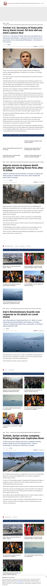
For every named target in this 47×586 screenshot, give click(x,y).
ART (27, 3)
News (4, 23)
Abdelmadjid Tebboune (9, 247)
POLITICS (12, 3)
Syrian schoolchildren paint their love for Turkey (12, 149)
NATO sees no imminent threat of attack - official (12, 268)
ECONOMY (16, 3)
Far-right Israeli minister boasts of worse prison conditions (12, 286)
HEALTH (29, 3)
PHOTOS (35, 3)
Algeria (5, 173)
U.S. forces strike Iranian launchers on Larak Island (12, 410)
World (7, 23)
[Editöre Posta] (21, 135)
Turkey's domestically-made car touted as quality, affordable (32, 156)
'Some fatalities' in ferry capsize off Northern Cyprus (33, 286)
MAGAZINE (24, 3)
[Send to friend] (18, 135)
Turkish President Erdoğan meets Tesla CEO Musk (33, 141)
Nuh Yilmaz (15, 518)
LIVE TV (39, 3)
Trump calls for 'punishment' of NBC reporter (12, 428)
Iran (4, 321)
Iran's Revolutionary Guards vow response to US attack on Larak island (11, 304)
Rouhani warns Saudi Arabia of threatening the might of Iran (32, 149)
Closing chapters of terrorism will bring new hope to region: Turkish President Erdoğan (33, 268)
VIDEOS (32, 3)
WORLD (8, 3)
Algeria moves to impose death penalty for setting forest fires (11, 392)
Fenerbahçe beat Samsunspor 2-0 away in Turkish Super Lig (33, 392)
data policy (20, 581)
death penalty (17, 175)
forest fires (29, 247)
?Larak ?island (11, 371)
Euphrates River (34, 445)
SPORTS (19, 3)
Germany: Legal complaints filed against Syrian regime (11, 156)
